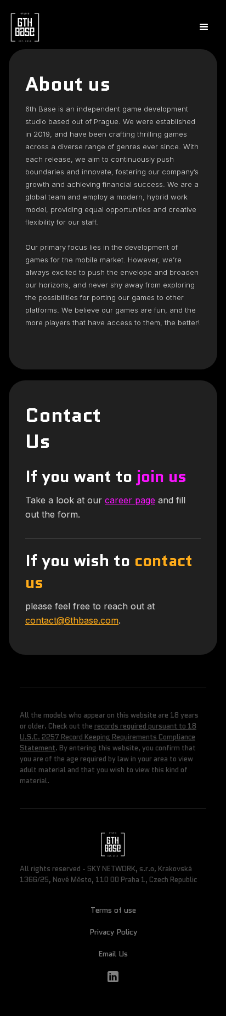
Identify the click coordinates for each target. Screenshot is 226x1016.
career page (130, 500)
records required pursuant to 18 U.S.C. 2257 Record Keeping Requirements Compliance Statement (108, 737)
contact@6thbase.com (71, 620)
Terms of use (113, 910)
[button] (204, 27)
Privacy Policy (113, 931)
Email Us (113, 953)
